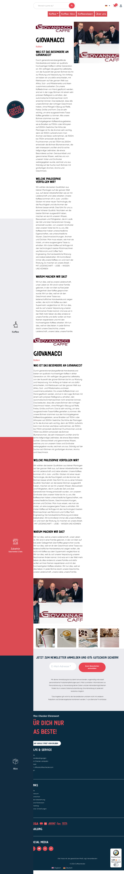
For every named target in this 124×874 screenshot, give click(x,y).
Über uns (101, 13)
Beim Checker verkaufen (39, 761)
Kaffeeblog (35, 806)
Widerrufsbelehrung (38, 800)
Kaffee (52, 13)
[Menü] (120, 850)
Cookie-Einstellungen (38, 809)
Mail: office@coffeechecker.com (42, 767)
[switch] (116, 864)
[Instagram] (45, 848)
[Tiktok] (51, 848)
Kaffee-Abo (68, 13)
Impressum (35, 794)
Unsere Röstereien (37, 803)
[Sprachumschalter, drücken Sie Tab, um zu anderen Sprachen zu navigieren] (107, 6)
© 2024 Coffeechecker (77, 864)
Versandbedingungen (38, 758)
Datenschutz (35, 797)
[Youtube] (39, 848)
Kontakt (33, 764)
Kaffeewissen (85, 13)
